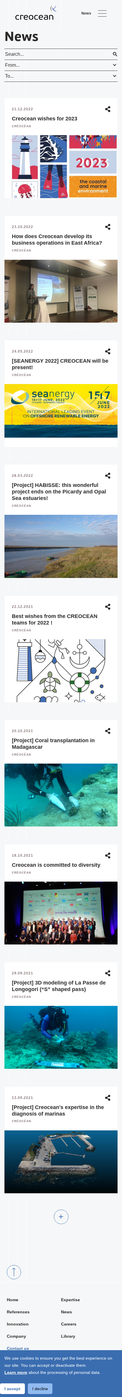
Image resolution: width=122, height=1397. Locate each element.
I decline (40, 1388)
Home (12, 1299)
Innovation (18, 1324)
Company (16, 1336)
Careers (68, 1324)
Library (68, 1336)
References (18, 1312)
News (66, 1312)
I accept (12, 1388)
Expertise (70, 1299)
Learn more (15, 1372)
